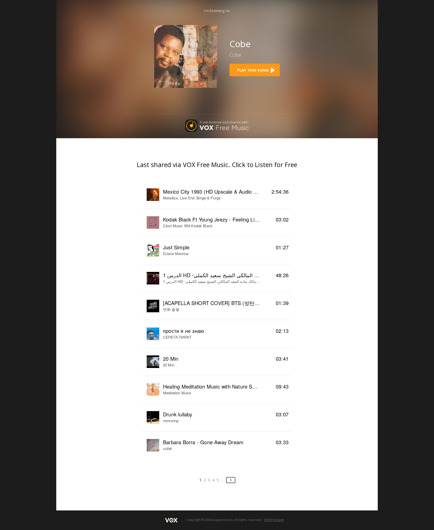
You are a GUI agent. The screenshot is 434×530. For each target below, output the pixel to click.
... (223, 479)
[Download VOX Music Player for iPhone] (185, 55)
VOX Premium (274, 520)
